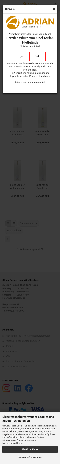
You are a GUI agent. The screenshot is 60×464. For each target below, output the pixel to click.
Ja (21, 56)
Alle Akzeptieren (30, 449)
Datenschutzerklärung (13, 443)
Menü (5, 5)
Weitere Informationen (30, 457)
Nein (37, 56)
